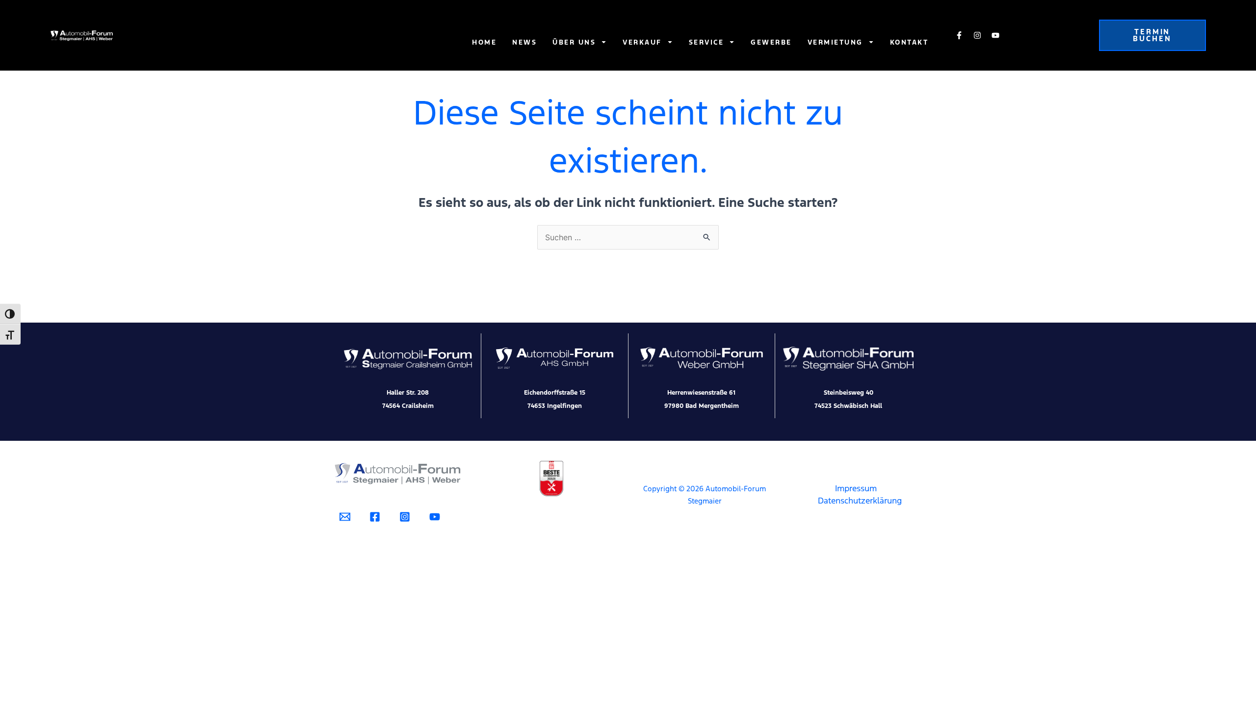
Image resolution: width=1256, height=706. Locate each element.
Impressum (856, 488)
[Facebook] (375, 516)
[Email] (345, 516)
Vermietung (835, 42)
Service (706, 42)
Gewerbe (771, 42)
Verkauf (642, 42)
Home (484, 42)
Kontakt (909, 42)
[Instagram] (404, 516)
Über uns (574, 42)
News (524, 42)
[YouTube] (434, 516)
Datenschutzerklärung (860, 500)
